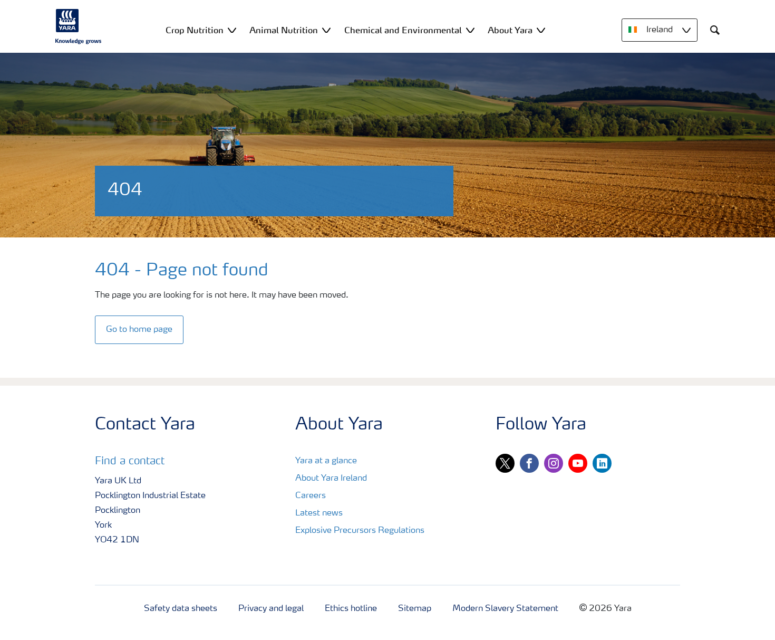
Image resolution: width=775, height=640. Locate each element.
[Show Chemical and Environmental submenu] (470, 30)
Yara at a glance (326, 461)
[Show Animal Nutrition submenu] (326, 30)
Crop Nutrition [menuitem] (195, 30)
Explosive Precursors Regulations (359, 531)
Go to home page (139, 330)
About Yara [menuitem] (510, 30)
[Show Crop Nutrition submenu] (232, 30)
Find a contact (129, 461)
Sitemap (414, 609)
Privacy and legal (271, 609)
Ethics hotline (351, 609)
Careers (310, 496)
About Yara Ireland (331, 478)
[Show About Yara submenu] (541, 30)
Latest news (319, 513)
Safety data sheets (180, 609)
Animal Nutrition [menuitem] (283, 30)
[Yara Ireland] (78, 26)
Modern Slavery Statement (505, 609)
